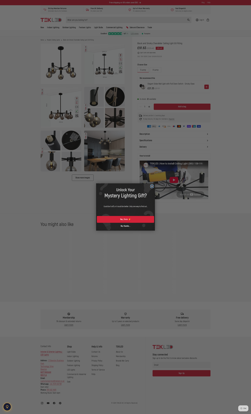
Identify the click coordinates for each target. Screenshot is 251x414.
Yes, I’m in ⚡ (125, 219)
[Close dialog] (152, 186)
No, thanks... (125, 226)
